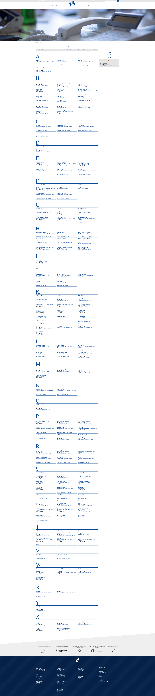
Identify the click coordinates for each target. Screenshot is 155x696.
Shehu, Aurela (38, 500)
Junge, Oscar (59, 281)
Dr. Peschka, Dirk (60, 420)
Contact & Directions (39, 674)
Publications (98, 6)
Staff (44, 42)
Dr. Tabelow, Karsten (40, 530)
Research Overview (60, 667)
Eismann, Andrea (81, 162)
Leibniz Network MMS (61, 675)
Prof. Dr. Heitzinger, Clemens (84, 232)
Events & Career (111, 6)
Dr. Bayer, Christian (61, 81)
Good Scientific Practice (61, 676)
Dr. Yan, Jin (38, 606)
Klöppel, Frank (38, 310)
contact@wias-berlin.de (107, 65)
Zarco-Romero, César (61, 620)
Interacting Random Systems (41, 261)
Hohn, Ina (59, 246)
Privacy (100, 679)
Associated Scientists (39, 682)
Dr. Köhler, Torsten (82, 310)
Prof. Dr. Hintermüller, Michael (84, 238)
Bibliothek (80, 677)
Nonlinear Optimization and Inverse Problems (45, 61)
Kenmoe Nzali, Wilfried (61, 303)
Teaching (58, 684)
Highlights (59, 668)
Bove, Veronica (81, 96)
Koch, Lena (59, 310)
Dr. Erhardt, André (60, 169)
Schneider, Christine (61, 487)
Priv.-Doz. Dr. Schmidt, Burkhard (84, 481)
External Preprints (60, 690)
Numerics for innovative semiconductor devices (45, 188)
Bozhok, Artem (39, 103)
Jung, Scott (38, 281)
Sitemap (100, 676)
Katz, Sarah (59, 295)
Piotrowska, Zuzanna (61, 427)
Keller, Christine (81, 295)
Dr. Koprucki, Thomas (61, 316)
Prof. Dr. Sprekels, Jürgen (83, 508)
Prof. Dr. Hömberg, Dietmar (41, 246)
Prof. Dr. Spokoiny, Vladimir (62, 508)
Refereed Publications (61, 688)
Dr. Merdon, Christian (82, 367)
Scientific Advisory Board (40, 670)
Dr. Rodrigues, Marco (82, 450)
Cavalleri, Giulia (81, 125)
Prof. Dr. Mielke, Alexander (41, 375)
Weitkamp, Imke (60, 568)
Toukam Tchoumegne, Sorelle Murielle (43, 538)
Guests (37, 680)
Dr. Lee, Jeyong (81, 345)
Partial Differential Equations (84, 163)
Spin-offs (58, 682)
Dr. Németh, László (39, 389)
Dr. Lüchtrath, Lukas (82, 352)
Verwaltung (80, 675)
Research (64, 6)
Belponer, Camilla (81, 81)
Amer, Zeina (80, 60)
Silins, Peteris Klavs (61, 500)
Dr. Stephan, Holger (40, 515)
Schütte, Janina (60, 494)
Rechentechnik (80, 678)
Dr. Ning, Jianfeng (60, 389)
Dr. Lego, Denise (39, 352)
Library (58, 693)
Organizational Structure (40, 669)
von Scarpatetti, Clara (82, 472)
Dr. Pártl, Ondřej (39, 420)
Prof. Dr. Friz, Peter (82, 184)
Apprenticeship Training (82, 670)
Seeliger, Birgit (81, 494)
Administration (60, 90)
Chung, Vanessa (39, 132)
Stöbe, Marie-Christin (61, 515)
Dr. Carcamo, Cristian (61, 125)
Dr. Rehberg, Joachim (61, 450)
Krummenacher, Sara (61, 323)
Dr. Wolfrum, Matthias (40, 577)
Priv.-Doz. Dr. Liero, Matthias (62, 352)
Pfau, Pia (37, 427)
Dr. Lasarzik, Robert (61, 345)
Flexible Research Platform (61, 671)
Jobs (100, 675)
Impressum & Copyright (103, 681)
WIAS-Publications (60, 689)
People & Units (53, 6)
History (37, 673)
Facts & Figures (38, 668)
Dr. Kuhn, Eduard (39, 331)
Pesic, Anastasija (81, 420)
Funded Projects (60, 674)
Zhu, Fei (37, 628)
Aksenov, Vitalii (39, 60)
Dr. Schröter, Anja (39, 494)
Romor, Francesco (60, 457)
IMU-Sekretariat (81, 676)
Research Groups (60, 670)
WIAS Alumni (38, 683)
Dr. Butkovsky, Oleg (61, 110)
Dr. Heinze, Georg (60, 232)
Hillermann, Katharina (61, 238)
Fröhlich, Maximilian (40, 193)
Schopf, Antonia (81, 487)
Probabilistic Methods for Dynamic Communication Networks (64, 276)
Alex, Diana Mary (60, 60)
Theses (58, 691)
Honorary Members (39, 681)
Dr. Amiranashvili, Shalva (41, 67)
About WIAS (41, 6)
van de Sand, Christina (40, 472)
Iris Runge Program (81, 669)
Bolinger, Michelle (60, 89)
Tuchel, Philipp (81, 538)
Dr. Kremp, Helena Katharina (41, 323)
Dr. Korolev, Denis (81, 316)
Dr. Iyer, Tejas (38, 260)
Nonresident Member (82, 186)
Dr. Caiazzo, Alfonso (40, 125)
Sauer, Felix (59, 472)
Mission (37, 667)
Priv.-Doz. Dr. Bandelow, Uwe (41, 81)
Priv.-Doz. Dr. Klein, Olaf (83, 303)
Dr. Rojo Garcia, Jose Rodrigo (41, 457)
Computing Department (62, 61)
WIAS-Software (59, 680)
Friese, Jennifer (60, 184)
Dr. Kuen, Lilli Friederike (83, 323)
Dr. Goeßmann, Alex (61, 217)
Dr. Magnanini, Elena (40, 367)
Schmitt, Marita (39, 487)
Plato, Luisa (80, 427)
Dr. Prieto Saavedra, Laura (83, 434)
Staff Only (97, 1)
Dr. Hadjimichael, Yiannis (41, 232)
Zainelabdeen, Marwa (40, 620)
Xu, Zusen (59, 591)
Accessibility (101, 680)
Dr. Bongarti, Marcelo (82, 89)
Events (79, 667)
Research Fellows (39, 678)
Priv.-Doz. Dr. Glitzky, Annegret (42, 217)
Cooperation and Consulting (62, 681)
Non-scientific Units (39, 684)
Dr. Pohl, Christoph (61, 434)
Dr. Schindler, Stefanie (61, 481)
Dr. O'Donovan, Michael (40, 404)
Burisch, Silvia (38, 110)
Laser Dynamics (39, 69)
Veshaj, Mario (38, 554)
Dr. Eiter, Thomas (39, 169)
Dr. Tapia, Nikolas (60, 530)
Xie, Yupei (38, 591)
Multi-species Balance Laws (83, 164)
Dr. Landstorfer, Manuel (40, 345)
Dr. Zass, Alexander (82, 620)
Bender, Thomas (39, 89)
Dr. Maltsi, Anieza (60, 367)
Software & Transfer (84, 6)
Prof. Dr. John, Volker (82, 274)
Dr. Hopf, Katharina (82, 246)
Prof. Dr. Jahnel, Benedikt (62, 274)
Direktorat (80, 673)
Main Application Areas (61, 669)
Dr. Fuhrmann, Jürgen (61, 193)
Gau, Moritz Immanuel (40, 208)
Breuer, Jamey (81, 103)
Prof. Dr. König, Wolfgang (41, 316)
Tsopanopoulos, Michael (62, 538)
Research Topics (60, 673)
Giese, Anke (59, 208)
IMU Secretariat (39, 133)
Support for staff (39, 671)
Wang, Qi (37, 568)
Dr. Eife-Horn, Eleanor (40, 162)
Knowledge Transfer (60, 683)
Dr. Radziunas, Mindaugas (41, 450)
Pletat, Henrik (38, 434)
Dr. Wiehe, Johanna (82, 568)
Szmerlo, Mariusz (81, 515)
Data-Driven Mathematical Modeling (85, 233)
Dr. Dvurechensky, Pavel (40, 146)
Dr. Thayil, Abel (81, 530)
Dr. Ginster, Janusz (82, 208)
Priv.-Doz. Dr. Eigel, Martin (62, 162)
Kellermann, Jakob (39, 303)
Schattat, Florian (39, 481)
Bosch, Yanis (59, 96)
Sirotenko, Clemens (82, 500)
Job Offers (80, 668)
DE (116, 41)
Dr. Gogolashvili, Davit (82, 217)
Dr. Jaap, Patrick (39, 274)
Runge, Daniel (81, 457)
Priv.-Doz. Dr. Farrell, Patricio (41, 184)
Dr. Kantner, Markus (40, 295)
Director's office (39, 90)
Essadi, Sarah (80, 169)
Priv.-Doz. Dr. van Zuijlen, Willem (63, 628)
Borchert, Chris (39, 96)
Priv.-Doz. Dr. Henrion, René (41, 238)
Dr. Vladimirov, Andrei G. (62, 554)
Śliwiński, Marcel (39, 508)
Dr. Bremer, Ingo (60, 103)
